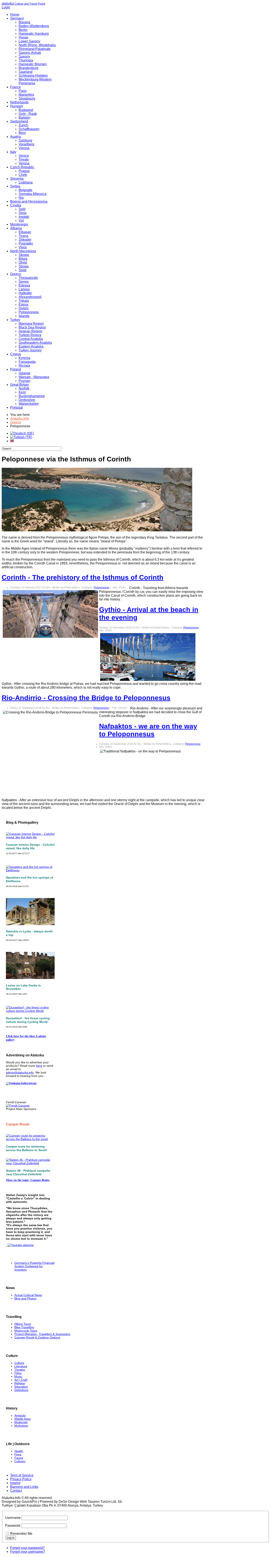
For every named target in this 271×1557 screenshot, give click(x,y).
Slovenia (17, 178)
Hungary (16, 106)
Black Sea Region (32, 327)
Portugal (16, 407)
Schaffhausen (29, 129)
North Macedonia (23, 251)
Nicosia (24, 365)
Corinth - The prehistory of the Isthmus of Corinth (82, 577)
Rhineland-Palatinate (35, 49)
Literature (20, 1366)
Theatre (19, 1369)
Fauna (18, 1458)
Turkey (15, 320)
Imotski (24, 217)
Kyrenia (24, 358)
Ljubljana (26, 182)
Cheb (23, 175)
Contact (16, 1490)
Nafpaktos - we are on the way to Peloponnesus (148, 730)
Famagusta (27, 361)
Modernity (21, 1422)
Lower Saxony (29, 41)
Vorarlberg (26, 144)
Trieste (24, 159)
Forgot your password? (27, 1548)
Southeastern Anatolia (35, 342)
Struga (24, 266)
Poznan (24, 381)
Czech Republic (22, 167)
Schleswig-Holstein (33, 75)
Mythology (21, 1425)
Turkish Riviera (30, 335)
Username (13, 1517)
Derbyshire (27, 400)
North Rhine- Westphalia (37, 45)
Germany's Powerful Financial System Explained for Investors (34, 1266)
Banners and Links (24, 1487)
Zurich (23, 125)
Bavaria (24, 22)
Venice (24, 155)
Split (22, 209)
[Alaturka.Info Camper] (20, 1245)
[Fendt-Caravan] (18, 1105)
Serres (24, 281)
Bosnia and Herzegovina (28, 201)
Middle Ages (22, 1419)
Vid (21, 220)
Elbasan (25, 232)
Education (21, 1386)
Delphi (24, 308)
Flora (17, 1454)
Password (12, 1525)
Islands (24, 316)
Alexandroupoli (30, 297)
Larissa (24, 289)
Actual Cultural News (28, 1295)
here (39, 1065)
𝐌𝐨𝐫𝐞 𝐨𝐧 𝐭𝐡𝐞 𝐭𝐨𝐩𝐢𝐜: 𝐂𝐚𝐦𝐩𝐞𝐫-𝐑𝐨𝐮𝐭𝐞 (28, 1180)
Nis (21, 197)
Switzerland (19, 121)
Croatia (15, 205)
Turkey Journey (30, 350)
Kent (22, 392)
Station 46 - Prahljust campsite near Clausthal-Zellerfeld (28, 1172)
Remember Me (21, 1533)
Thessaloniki (28, 278)
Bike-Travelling (24, 1327)
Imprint (15, 1483)
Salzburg (25, 140)
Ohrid (23, 262)
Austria (15, 136)
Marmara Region (31, 323)
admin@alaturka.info (20, 1072)
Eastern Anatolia (31, 346)
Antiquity (20, 1415)
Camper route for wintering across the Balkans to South (26, 1148)
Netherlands (19, 102)
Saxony (24, 56)
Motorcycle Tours (25, 1330)
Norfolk (24, 388)
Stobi (22, 270)
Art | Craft (20, 1380)
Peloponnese (29, 312)
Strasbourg (27, 98)
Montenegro (19, 224)
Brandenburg (28, 68)
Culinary (19, 1461)
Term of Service (21, 1475)
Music (18, 1376)
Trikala (24, 300)
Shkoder (25, 239)
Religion (19, 1383)
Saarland (25, 72)
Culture (19, 1363)
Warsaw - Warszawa (34, 377)
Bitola (23, 258)
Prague (24, 171)
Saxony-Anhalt (30, 52)
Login (6, 7)
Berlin (23, 30)
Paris (22, 91)
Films (18, 1373)
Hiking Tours (22, 1324)
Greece (15, 274)
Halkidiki (25, 293)
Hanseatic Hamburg (34, 33)
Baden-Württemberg (34, 26)
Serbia (15, 186)
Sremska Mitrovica (32, 194)
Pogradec (26, 243)
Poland (15, 369)
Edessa (24, 285)
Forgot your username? (27, 1551)
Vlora (23, 247)
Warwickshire (29, 403)
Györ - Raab (28, 114)
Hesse (23, 37)
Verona (24, 163)
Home (14, 14)
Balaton (24, 117)
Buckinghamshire (32, 396)
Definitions (21, 1390)
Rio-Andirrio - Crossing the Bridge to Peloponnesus (86, 698)
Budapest (26, 110)
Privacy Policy (21, 1479)
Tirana (23, 236)
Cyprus (15, 354)
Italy (13, 152)
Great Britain (19, 384)
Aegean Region (30, 331)
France (15, 87)
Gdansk (24, 373)
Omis (22, 213)
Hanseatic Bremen (33, 64)
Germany (17, 18)
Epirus (23, 304)
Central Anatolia (31, 339)
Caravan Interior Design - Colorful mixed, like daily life (30, 846)
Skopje (24, 255)
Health (18, 1451)
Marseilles (26, 94)
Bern (22, 133)
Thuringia (26, 60)
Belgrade (25, 190)
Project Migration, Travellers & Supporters (42, 1334)
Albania (16, 228)
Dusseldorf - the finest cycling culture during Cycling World (28, 1020)
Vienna (24, 148)
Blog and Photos (25, 1298)
